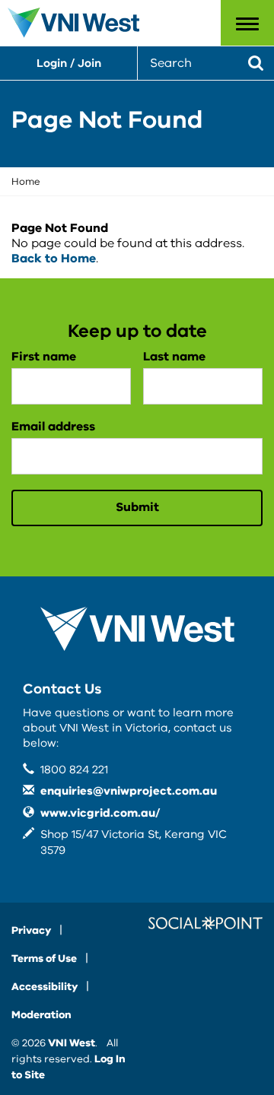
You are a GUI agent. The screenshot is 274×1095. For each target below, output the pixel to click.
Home (25, 182)
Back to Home (53, 258)
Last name (174, 356)
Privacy (31, 930)
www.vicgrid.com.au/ (100, 812)
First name (43, 356)
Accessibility (44, 986)
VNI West (71, 1043)
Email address (53, 426)
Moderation (41, 1015)
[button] (247, 23)
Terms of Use (44, 958)
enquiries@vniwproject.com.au (128, 790)
